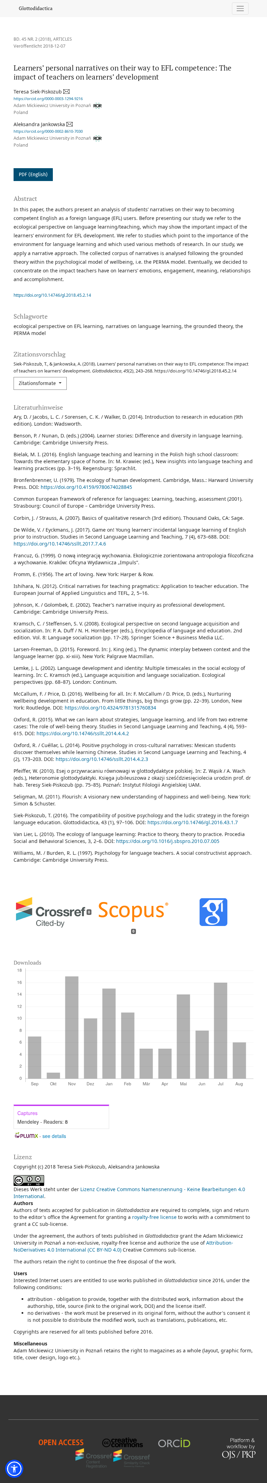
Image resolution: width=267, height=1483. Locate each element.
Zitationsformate (38, 383)
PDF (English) (33, 175)
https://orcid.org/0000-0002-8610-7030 (48, 131)
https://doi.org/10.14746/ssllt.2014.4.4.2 (83, 733)
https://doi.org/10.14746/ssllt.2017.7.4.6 (60, 543)
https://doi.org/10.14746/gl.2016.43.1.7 (192, 822)
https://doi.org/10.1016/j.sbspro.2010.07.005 (167, 841)
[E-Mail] (67, 91)
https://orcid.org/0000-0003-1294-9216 (48, 98)
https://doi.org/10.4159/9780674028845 (86, 487)
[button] (14, 1468)
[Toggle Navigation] (240, 8)
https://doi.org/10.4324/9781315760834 (110, 707)
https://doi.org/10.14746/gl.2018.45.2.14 (52, 295)
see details (54, 1135)
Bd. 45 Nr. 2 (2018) (32, 39)
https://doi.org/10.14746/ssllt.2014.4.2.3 (102, 759)
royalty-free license (154, 1217)
